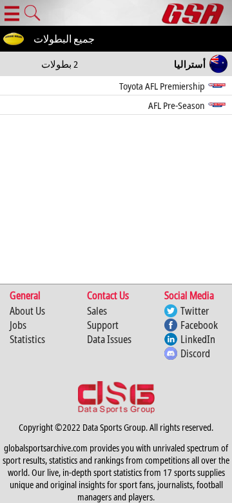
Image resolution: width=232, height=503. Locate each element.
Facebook (199, 325)
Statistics (27, 339)
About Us (27, 311)
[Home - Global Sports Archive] (197, 13)
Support (103, 325)
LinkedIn (197, 339)
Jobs (18, 325)
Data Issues (109, 339)
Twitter (194, 311)
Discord (195, 353)
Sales (97, 311)
